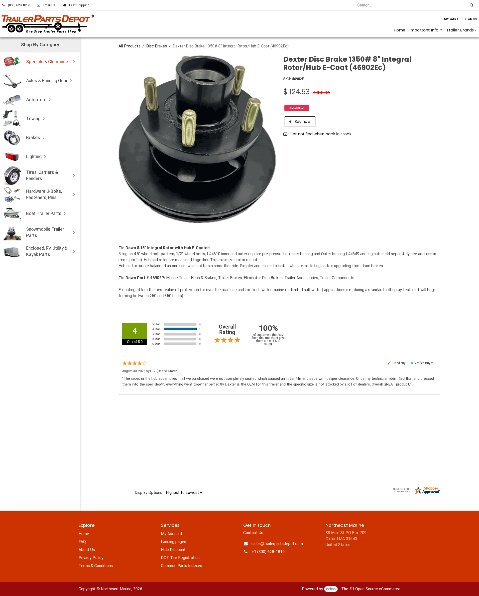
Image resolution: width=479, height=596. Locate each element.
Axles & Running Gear (47, 80)
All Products (129, 46)
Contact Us (253, 532)
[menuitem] (399, 30)
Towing (33, 118)
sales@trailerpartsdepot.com (277, 543)
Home (84, 533)
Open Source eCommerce (377, 589)
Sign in (471, 19)
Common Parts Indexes (181, 565)
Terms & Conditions (96, 565)
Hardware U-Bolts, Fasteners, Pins (44, 194)
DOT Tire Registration (180, 557)
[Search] (472, 5)
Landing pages (173, 541)
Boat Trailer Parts (43, 213)
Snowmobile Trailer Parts (45, 232)
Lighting (34, 156)
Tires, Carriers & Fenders (42, 175)
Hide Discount (173, 549)
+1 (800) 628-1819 (268, 551)
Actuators (36, 99)
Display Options (148, 492)
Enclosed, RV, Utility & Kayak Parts (46, 251)
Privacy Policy (91, 557)
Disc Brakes (156, 46)
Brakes (33, 137)
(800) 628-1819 (18, 5)
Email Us (49, 5)
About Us (87, 549)
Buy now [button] (302, 121)
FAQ (82, 541)
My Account (171, 533)
